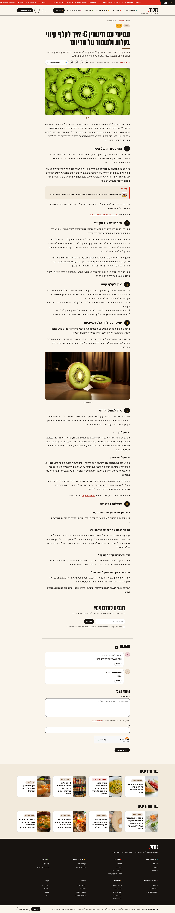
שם (128, 725)
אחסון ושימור (117, 885)
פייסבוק (46, 888)
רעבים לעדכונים (25, 10)
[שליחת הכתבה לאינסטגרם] (77, 62)
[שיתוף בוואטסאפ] (87, 62)
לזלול (149, 10)
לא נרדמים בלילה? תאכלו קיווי (104, 214)
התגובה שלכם (125, 696)
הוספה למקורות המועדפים (55, 62)
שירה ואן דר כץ (125, 62)
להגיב (118, 664)
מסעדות (117, 859)
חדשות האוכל (151, 859)
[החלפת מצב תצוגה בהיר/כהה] (37, 10)
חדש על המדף (78, 859)
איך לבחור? (118, 888)
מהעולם (155, 864)
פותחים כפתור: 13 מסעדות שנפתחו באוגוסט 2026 (121, 2)
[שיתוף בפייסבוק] (82, 62)
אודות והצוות (81, 885)
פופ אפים (45, 864)
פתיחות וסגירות (116, 870)
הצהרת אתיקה (81, 892)
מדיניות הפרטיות (90, 627)
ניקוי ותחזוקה (117, 898)
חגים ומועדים (117, 892)
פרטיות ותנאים (80, 895)
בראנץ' (120, 864)
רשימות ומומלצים (152, 892)
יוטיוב (47, 892)
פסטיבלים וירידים (43, 867)
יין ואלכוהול (82, 864)
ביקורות (155, 885)
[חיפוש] (43, 10)
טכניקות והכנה (111, 21)
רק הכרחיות (23, 909)
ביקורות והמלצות (150, 880)
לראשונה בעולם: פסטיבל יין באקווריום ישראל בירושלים (74, 2)
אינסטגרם (45, 885)
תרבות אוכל (154, 870)
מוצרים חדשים (81, 867)
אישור (35, 909)
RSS (47, 895)
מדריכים (121, 21)
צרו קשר (83, 888)
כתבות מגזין (154, 888)
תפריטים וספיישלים (115, 874)
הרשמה (89, 621)
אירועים (44, 859)
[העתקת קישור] (72, 62)
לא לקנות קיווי (88, 495)
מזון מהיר (119, 867)
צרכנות (156, 867)
